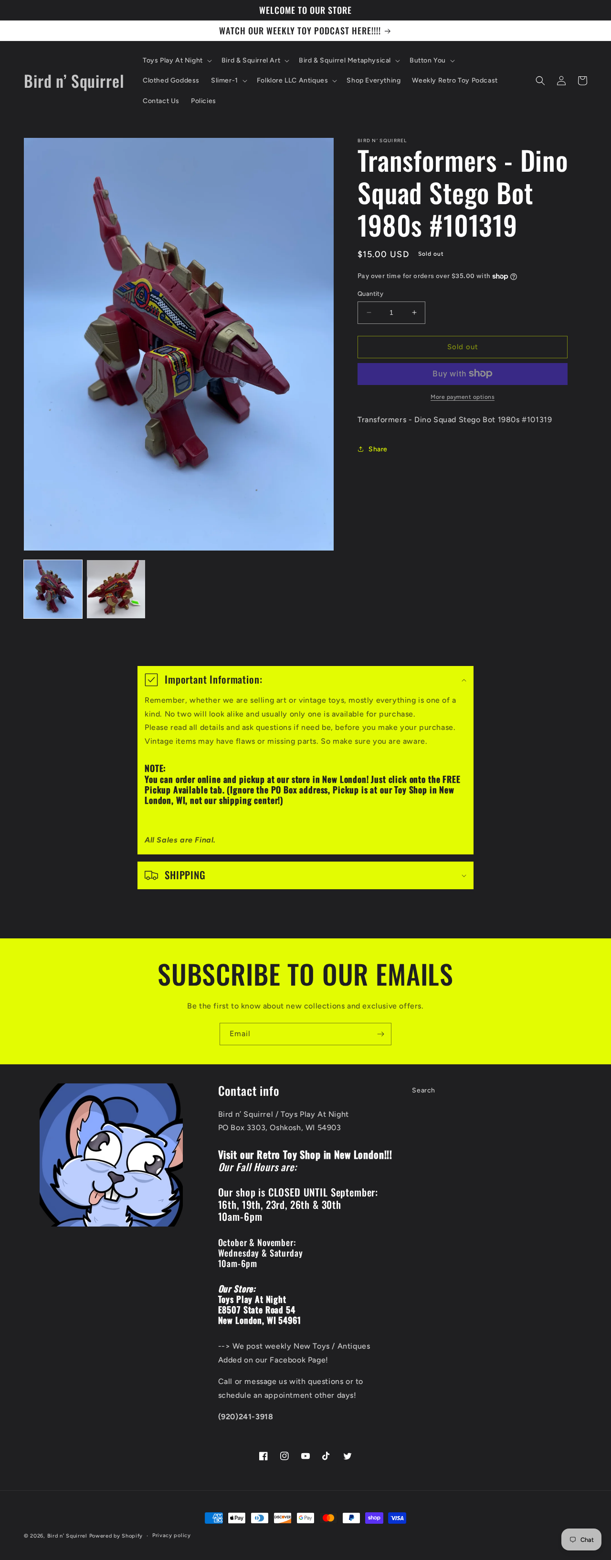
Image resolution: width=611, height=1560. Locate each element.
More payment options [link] (463, 396)
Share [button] (378, 449)
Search (423, 1090)
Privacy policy (171, 1535)
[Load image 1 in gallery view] (53, 589)
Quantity (370, 293)
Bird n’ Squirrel (68, 1536)
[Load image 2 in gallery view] (116, 589)
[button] (176, 61)
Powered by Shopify (116, 1536)
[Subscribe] (380, 1034)
